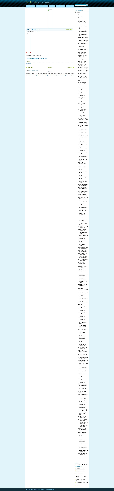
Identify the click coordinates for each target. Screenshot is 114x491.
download (34, 58)
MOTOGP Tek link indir (33, 29)
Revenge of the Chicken (80, 479)
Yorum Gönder (28, 63)
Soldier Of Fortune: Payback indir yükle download (82, 322)
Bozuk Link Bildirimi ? (82, 59)
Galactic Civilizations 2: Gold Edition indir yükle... (82, 146)
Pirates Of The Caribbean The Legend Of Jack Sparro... (82, 223)
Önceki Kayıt (70, 67)
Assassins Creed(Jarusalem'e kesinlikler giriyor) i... (82, 344)
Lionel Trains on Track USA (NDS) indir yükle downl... (73, 75)
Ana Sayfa (50, 67)
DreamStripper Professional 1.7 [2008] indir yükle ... (83, 289)
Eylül (78, 14)
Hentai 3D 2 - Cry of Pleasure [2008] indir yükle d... (82, 281)
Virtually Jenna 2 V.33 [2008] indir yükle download (82, 268)
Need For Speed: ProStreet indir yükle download (82, 351)
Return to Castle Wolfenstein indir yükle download (82, 163)
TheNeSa (42, 489)
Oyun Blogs (52, 489)
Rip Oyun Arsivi (81, 80)
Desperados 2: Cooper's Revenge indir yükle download (82, 168)
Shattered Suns (79, 474)
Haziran (79, 458)
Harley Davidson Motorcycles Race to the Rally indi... (82, 219)
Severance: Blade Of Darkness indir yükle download (82, 181)
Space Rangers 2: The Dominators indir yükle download (82, 188)
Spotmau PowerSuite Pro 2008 (82, 482)
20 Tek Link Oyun (81, 140)
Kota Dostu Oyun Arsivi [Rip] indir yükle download (82, 56)
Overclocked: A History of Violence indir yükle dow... (83, 395)
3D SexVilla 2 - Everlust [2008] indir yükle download (82, 285)
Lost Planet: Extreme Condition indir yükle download (82, 326)
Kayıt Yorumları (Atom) (33, 70)
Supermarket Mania (80, 480)
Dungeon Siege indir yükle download (40, 75)
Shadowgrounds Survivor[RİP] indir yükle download (82, 263)
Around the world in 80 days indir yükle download (82, 434)
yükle (46, 58)
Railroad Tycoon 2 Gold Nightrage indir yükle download (82, 400)
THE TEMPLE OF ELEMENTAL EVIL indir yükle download (83, 450)
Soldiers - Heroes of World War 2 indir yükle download (83, 375)
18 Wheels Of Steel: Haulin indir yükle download (82, 214)
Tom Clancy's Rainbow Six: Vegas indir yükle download (82, 159)
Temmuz (79, 19)
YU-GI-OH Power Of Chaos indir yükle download (82, 244)
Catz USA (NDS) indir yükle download (55, 75)
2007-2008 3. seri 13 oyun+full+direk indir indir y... (82, 27)
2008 (77, 12)
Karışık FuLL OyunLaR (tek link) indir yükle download (82, 88)
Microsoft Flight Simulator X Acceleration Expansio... (83, 365)
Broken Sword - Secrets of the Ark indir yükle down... (83, 127)
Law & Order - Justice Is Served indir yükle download (82, 203)
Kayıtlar (78, 468)
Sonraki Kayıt (30, 67)
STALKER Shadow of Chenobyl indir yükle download (82, 306)
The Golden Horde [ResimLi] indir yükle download (82, 23)
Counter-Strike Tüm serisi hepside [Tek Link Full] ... (83, 137)
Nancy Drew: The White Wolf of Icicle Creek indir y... (82, 388)
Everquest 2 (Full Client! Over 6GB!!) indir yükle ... (83, 119)
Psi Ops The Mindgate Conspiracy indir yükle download (82, 84)
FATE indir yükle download (83, 235)
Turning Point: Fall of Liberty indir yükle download (82, 334)
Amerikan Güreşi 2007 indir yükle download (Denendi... (82, 34)
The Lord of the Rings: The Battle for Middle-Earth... (83, 413)
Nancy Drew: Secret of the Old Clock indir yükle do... (83, 199)
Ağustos (79, 17)
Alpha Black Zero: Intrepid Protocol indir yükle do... (83, 210)
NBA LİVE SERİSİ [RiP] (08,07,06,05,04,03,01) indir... (82, 78)
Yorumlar (78, 470)
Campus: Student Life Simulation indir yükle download (82, 429)
